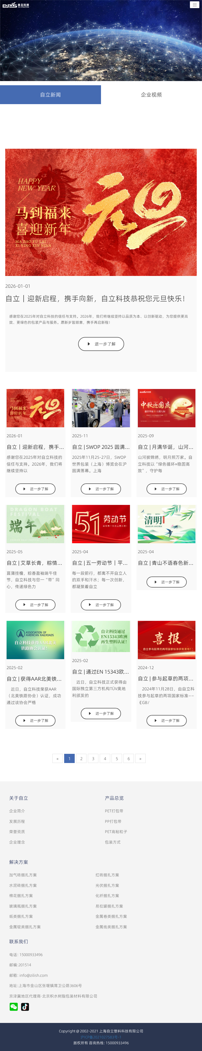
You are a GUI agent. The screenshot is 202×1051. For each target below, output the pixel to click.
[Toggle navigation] (194, 4)
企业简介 (17, 811)
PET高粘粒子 (116, 831)
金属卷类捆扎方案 (111, 916)
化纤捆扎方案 (107, 895)
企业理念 (17, 842)
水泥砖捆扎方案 (23, 885)
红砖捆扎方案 (107, 875)
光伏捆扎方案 (107, 885)
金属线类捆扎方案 (111, 927)
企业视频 (151, 94)
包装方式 (113, 842)
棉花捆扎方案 (21, 895)
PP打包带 (113, 821)
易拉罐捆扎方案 (109, 906)
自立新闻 (50, 94)
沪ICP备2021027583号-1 (101, 1037)
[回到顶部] (195, 1044)
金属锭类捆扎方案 (25, 927)
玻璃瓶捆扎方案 (23, 906)
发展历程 (17, 821)
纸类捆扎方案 (21, 916)
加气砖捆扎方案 (23, 875)
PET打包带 (114, 811)
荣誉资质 (17, 831)
